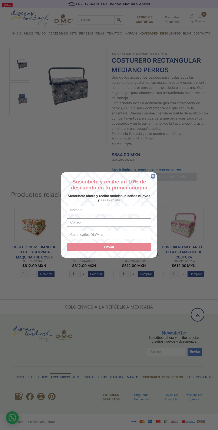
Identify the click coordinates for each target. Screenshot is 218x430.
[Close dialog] (153, 176)
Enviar (109, 247)
